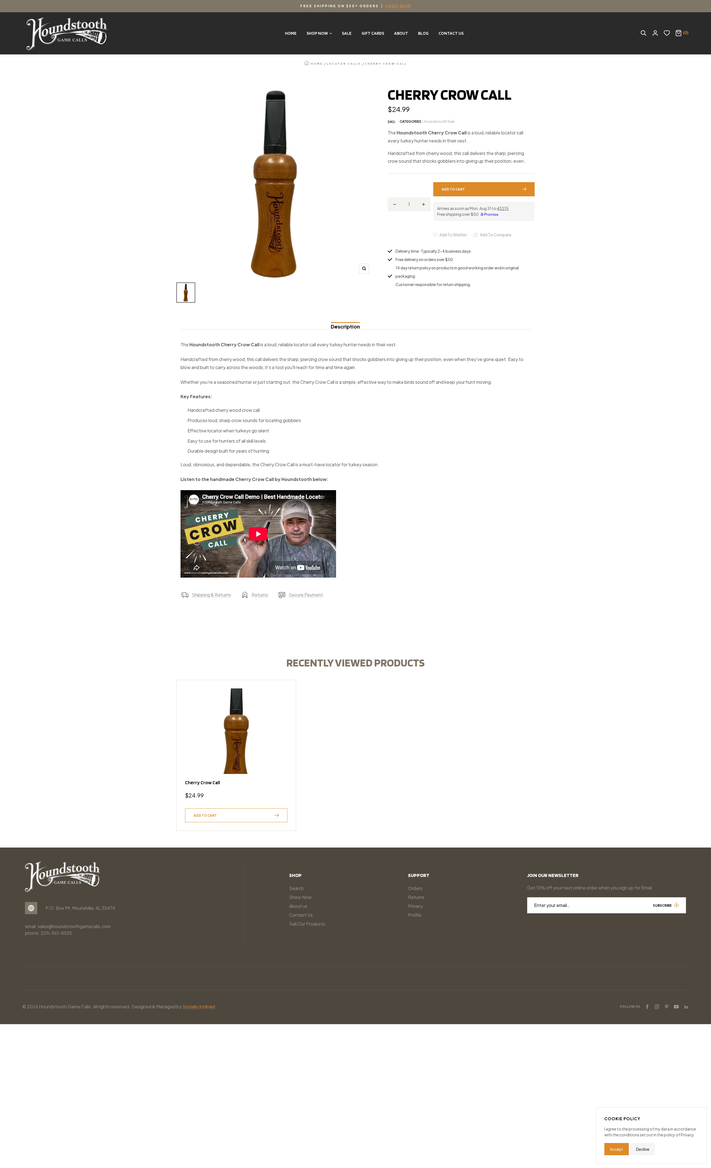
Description (345, 326)
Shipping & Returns (211, 595)
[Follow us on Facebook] (647, 1006)
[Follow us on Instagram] (657, 1006)
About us (298, 906)
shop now (398, 6)
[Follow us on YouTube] (676, 1006)
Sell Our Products (307, 924)
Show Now (300, 897)
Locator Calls (344, 63)
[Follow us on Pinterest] (666, 1006)
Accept (616, 1149)
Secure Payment (306, 595)
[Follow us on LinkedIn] (686, 1006)
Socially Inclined (198, 1006)
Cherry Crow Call (202, 782)
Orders (415, 888)
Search (296, 888)
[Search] (643, 33)
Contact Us (301, 915)
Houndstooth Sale (439, 121)
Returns (260, 595)
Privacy (415, 906)
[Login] (655, 33)
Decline (642, 1149)
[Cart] (678, 33)
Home (317, 63)
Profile (414, 915)
